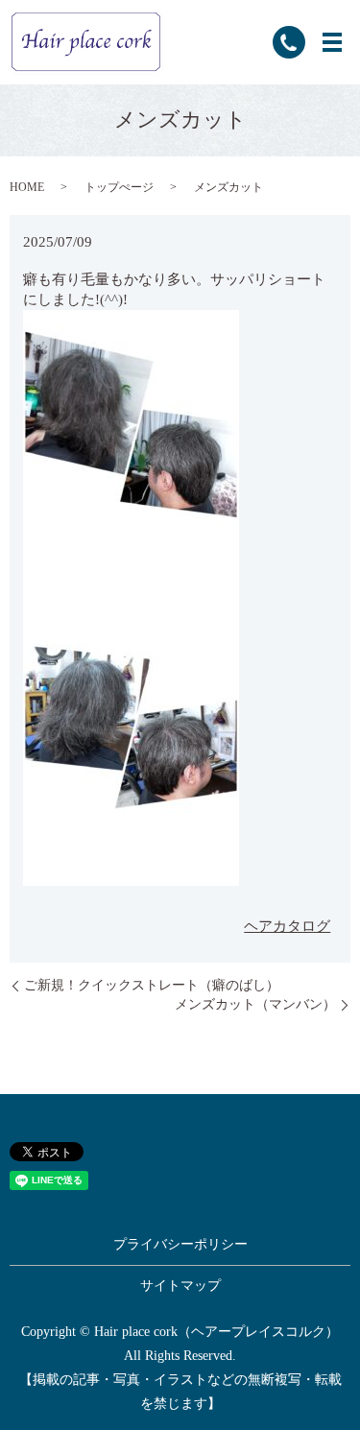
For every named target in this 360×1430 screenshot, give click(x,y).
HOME (27, 187)
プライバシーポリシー (180, 1244)
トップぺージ (119, 187)
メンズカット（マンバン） (255, 1004)
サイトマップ (180, 1285)
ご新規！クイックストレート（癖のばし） (151, 985)
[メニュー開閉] (332, 42)
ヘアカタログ (287, 926)
